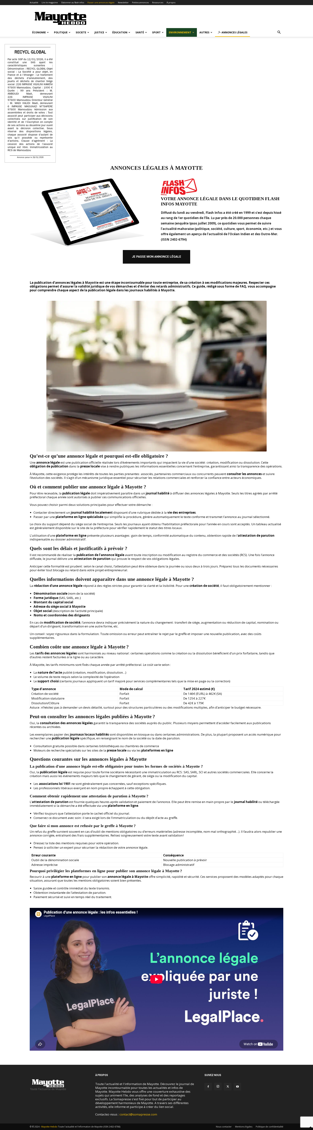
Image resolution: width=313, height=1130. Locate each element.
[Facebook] (208, 1086)
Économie (39, 32)
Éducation (119, 32)
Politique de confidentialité (269, 1126)
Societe (81, 32)
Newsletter (123, 2)
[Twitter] (227, 1086)
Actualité (34, 2)
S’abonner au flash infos (72, 2)
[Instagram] (218, 1086)
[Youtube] (237, 1086)
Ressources (157, 2)
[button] (279, 32)
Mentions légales (243, 1126)
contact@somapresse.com (138, 1114)
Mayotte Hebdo (49, 1126)
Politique (61, 32)
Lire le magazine (50, 2)
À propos (171, 2)
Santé (139, 32)
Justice (99, 32)
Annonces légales (234, 32)
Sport (156, 32)
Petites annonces (140, 2)
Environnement (180, 32)
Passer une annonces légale (100, 2)
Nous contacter (224, 1126)
